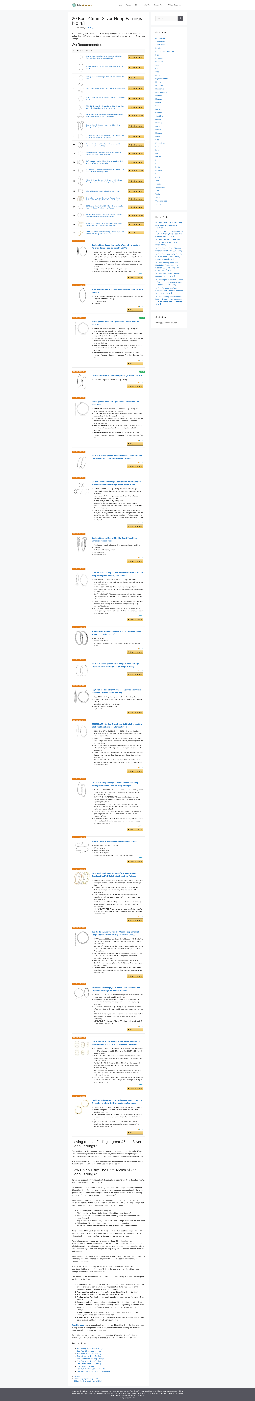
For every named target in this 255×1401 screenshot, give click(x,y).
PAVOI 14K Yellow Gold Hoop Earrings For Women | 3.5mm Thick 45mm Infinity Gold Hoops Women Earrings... (117, 1101)
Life (156, 153)
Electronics (159, 89)
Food (157, 106)
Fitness (158, 102)
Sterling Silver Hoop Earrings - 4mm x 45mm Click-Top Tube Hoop (115, 323)
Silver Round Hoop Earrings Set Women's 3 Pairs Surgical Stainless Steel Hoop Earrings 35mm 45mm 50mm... (116, 483)
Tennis (158, 184)
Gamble (158, 113)
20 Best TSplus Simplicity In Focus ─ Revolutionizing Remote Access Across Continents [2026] (169, 282)
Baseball (158, 48)
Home (120, 5)
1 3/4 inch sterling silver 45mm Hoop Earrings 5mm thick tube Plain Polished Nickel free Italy (116, 691)
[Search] (180, 18)
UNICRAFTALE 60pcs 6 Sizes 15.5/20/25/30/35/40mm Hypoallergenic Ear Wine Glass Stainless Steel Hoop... (116, 1042)
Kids (157, 140)
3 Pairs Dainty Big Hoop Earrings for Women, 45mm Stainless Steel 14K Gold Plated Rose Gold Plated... (114, 874)
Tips (157, 191)
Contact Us (146, 5)
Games (158, 119)
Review (128, 5)
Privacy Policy (159, 5)
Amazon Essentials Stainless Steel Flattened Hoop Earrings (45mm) (117, 290)
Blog (136, 5)
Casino (158, 68)
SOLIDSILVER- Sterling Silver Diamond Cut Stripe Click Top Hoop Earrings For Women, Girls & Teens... (117, 574)
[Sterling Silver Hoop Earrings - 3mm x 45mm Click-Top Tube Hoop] (80, 98)
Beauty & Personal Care (164, 52)
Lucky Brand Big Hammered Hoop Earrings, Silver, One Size (105, 88)
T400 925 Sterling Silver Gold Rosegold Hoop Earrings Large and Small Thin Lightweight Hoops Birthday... (115, 665)
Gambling (159, 116)
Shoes (157, 174)
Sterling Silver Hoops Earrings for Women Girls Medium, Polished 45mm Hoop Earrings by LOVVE (116, 246)
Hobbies (158, 133)
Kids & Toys (160, 143)
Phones (158, 164)
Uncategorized (161, 201)
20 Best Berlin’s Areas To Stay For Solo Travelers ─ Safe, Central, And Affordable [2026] (168, 256)
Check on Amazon (137, 57)
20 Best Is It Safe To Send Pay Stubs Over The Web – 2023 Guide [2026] (167, 242)
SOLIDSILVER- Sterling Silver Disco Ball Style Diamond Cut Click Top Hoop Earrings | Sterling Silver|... (117, 725)
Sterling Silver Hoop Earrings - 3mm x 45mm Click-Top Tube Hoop (115, 403)
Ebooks (158, 82)
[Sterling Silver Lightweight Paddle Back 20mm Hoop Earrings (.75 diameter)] (80, 126)
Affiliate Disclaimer (174, 5)
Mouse (158, 157)
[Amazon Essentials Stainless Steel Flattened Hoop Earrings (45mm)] (80, 67)
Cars (157, 65)
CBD (157, 72)
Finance (158, 99)
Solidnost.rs (131, 1398)
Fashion (158, 96)
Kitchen (158, 147)
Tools (157, 194)
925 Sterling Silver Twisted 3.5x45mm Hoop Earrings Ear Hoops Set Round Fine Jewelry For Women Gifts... (116, 933)
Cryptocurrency (161, 79)
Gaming (158, 123)
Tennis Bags (160, 187)
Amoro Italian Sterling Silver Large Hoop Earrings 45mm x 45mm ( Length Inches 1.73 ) (116, 632)
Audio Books (160, 45)
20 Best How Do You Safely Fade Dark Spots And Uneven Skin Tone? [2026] (168, 225)
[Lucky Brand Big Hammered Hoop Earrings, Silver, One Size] (80, 88)
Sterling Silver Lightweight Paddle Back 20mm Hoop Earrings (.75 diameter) (114, 539)
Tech (157, 181)
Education (159, 85)
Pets (157, 160)
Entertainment (161, 92)
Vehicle (158, 204)
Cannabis (159, 62)
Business (159, 58)
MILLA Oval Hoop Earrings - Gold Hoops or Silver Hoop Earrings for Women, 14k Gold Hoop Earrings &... (115, 784)
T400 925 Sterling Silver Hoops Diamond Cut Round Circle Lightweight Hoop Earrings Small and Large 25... (117, 457)
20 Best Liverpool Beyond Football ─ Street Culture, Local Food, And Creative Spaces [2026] (169, 233)
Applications (160, 41)
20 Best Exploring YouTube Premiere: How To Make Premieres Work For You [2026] (169, 290)
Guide (157, 126)
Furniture (158, 109)
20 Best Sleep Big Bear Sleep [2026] (86, 1379)
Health (158, 130)
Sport (157, 177)
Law (157, 150)
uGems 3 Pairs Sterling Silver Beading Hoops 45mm (103, 191)
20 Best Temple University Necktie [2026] (88, 1381)
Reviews (77, 1376)
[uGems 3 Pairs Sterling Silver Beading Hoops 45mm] (80, 191)
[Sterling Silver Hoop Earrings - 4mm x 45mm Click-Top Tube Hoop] (80, 77)
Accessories (160, 38)
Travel (157, 198)
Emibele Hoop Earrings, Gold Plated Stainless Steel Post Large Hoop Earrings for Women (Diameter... (116, 989)
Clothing (158, 75)
